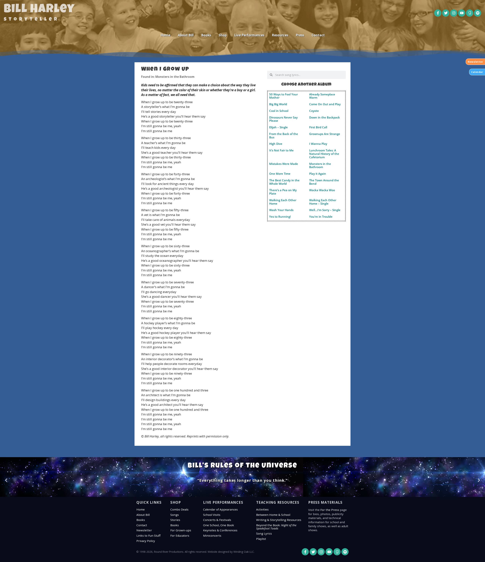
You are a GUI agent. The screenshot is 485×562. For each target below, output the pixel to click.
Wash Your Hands (281, 210)
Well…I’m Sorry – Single (324, 210)
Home (165, 35)
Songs (174, 515)
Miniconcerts (212, 535)
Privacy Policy (145, 541)
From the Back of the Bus (283, 135)
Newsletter (144, 530)
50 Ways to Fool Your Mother (283, 96)
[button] (6, 480)
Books (206, 35)
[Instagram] (453, 13)
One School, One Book (218, 525)
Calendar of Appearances (220, 509)
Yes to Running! (280, 216)
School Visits (211, 515)
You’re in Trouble (320, 216)
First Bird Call (318, 127)
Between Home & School (273, 515)
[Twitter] (445, 13)
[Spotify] (477, 13)
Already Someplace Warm (322, 96)
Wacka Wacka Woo (322, 190)
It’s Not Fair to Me (281, 150)
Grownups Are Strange (324, 134)
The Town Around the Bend (324, 182)
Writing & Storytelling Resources (278, 520)
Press (300, 35)
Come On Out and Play (325, 104)
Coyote (314, 111)
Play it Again (317, 173)
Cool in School (278, 111)
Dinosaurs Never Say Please (283, 119)
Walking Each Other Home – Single (322, 201)
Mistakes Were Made (283, 164)
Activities (262, 509)
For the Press (329, 510)
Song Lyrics (264, 533)
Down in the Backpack (324, 117)
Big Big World (278, 104)
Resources (280, 35)
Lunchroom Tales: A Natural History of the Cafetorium (324, 153)
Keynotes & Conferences (220, 530)
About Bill (186, 35)
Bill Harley (39, 10)
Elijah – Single (278, 127)
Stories (175, 520)
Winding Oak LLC (243, 551)
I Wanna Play (318, 144)
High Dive (275, 144)
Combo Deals (179, 509)
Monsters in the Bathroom (320, 165)
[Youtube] (461, 13)
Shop (223, 35)
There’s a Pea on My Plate (283, 191)
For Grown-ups (180, 530)
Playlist (261, 539)
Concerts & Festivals (217, 520)
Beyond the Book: (276, 526)
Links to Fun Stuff (148, 535)
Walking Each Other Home (282, 201)
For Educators (179, 535)
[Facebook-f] (437, 13)
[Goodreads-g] (469, 13)
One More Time (279, 173)
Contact (318, 35)
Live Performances (249, 35)
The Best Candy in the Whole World (284, 182)
